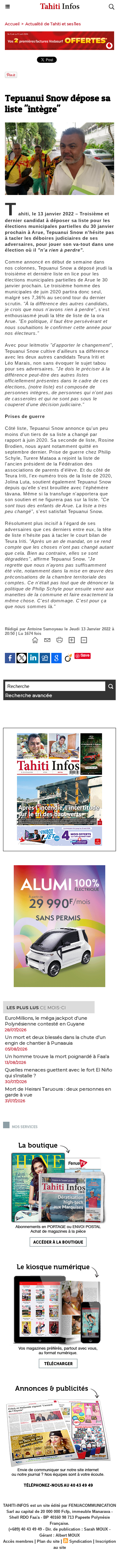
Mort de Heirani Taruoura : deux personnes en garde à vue (58, 1092)
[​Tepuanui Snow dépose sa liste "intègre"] (59, 125)
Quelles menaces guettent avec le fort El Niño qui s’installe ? (58, 1072)
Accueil (12, 23)
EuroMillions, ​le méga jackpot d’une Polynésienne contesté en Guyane (46, 1021)
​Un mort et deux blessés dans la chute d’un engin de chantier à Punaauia (55, 1040)
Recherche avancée (28, 695)
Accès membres (18, 1541)
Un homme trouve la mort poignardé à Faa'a (57, 1056)
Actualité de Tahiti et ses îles (53, 23)
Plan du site (48, 1541)
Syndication (80, 1541)
